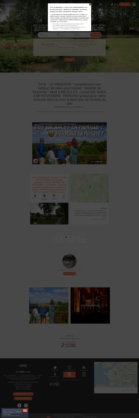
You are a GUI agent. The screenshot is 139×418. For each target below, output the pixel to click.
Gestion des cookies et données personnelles (11, 415)
